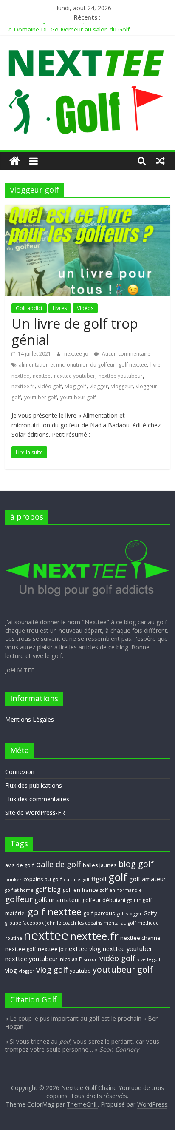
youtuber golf (40, 397)
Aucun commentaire (125, 353)
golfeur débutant (104, 900)
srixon (91, 959)
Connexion (19, 772)
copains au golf (42, 879)
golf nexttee (133, 364)
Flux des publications (33, 785)
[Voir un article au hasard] (160, 161)
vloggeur (122, 386)
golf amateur (147, 878)
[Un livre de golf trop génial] (87, 209)
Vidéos (85, 308)
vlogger (99, 386)
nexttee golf (20, 949)
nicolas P (71, 959)
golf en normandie (121, 890)
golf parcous (99, 913)
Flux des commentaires (37, 799)
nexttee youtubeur (121, 375)
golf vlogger (129, 914)
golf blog (48, 889)
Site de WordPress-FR (35, 812)
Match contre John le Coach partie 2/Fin (59, 24)
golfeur (19, 899)
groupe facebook (24, 923)
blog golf (136, 864)
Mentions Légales (29, 719)
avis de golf (19, 865)
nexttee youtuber (74, 375)
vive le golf (149, 959)
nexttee (42, 375)
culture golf (77, 879)
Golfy (150, 913)
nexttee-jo (77, 353)
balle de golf (58, 864)
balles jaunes (100, 865)
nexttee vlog (83, 948)
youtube (80, 970)
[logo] (87, 535)
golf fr (134, 900)
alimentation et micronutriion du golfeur (67, 364)
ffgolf (99, 878)
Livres (60, 308)
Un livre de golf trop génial (74, 331)
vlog (11, 970)
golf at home (19, 890)
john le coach (60, 923)
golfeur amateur (57, 899)
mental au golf (120, 923)
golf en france (80, 890)
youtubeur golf (78, 397)
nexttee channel (141, 938)
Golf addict (29, 308)
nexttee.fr (22, 386)
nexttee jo (51, 949)
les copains (90, 923)
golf (117, 877)
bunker (13, 879)
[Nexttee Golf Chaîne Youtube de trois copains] (14, 161)
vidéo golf (50, 386)
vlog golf (75, 386)
